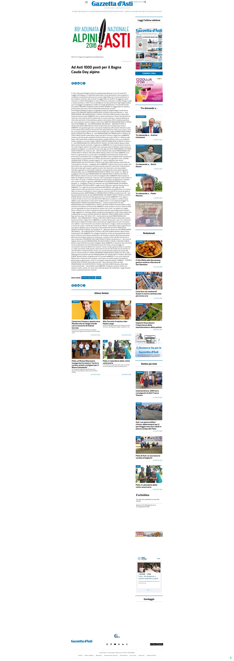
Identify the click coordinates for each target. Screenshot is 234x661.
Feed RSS (80, 655)
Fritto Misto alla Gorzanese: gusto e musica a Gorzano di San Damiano (148, 262)
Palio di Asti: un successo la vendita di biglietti (148, 456)
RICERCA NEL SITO (139, 2)
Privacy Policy (133, 655)
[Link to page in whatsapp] (81, 83)
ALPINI (98, 278)
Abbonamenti (99, 655)
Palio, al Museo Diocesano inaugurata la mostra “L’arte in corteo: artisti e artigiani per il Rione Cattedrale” (85, 364)
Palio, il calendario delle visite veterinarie (116, 362)
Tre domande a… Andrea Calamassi (146, 136)
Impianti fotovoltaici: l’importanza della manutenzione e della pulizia (149, 325)
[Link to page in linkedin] (78, 83)
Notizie (74, 11)
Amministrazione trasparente (111, 655)
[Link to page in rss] (119, 644)
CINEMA (95, 11)
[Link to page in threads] (84, 83)
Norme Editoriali (124, 655)
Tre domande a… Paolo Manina (146, 194)
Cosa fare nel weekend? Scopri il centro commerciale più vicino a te (148, 293)
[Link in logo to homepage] (86, 641)
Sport (107, 11)
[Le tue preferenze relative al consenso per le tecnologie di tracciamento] (231, 658)
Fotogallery (147, 11)
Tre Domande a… (120, 11)
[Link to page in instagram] (107, 644)
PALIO (78, 11)
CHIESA (81, 11)
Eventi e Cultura (88, 11)
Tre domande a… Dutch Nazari (146, 165)
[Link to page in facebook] (72, 83)
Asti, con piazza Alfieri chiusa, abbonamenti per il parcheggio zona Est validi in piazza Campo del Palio (148, 425)
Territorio (113, 11)
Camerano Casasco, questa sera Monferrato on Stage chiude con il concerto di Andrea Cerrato (86, 324)
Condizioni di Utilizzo (151, 655)
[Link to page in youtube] (115, 644)
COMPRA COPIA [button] (149, 73)
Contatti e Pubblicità (89, 655)
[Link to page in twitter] (75, 83)
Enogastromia (101, 11)
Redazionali (140, 11)
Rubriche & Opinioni (131, 11)
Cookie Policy (141, 655)
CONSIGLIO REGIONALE (156, 11)
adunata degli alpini (88, 278)
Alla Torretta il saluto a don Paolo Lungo (115, 322)
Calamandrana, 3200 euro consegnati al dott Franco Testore (147, 393)
